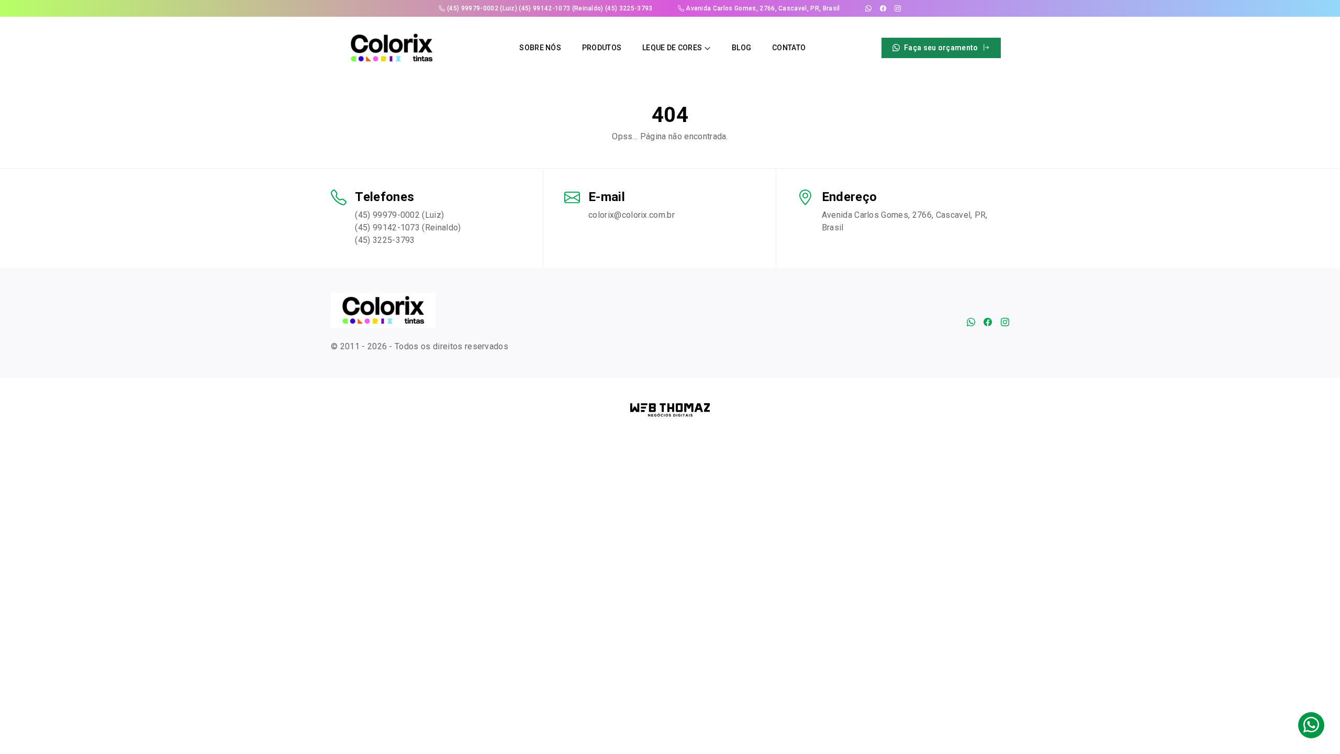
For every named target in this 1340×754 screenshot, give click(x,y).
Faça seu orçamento (941, 47)
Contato (789, 47)
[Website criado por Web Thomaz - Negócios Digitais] (670, 410)
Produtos (601, 47)
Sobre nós (540, 47)
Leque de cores (672, 47)
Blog (741, 47)
